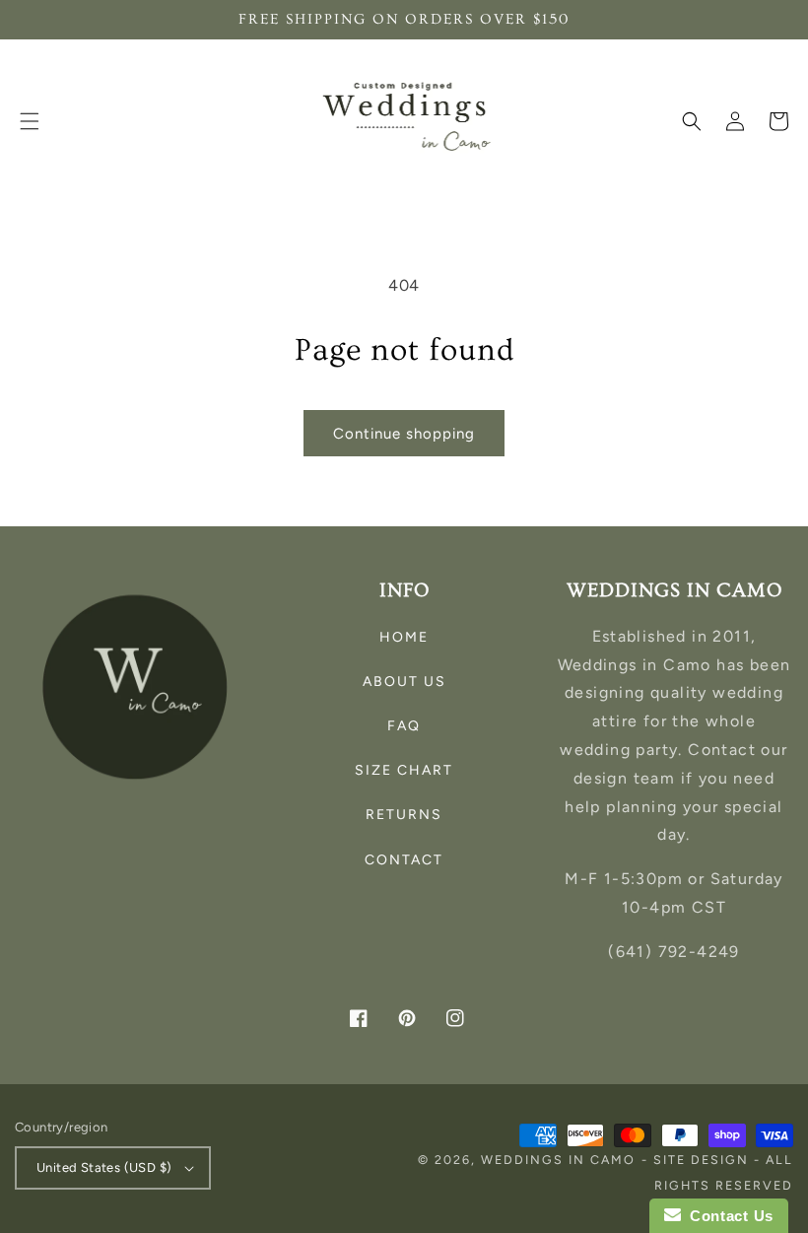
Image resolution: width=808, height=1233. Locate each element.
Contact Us (727, 1215)
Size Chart (404, 770)
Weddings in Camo (558, 1159)
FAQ (404, 726)
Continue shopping (404, 434)
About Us (404, 681)
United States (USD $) (103, 1167)
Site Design (701, 1159)
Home (404, 637)
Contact (404, 860)
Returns (404, 814)
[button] (29, 121)
